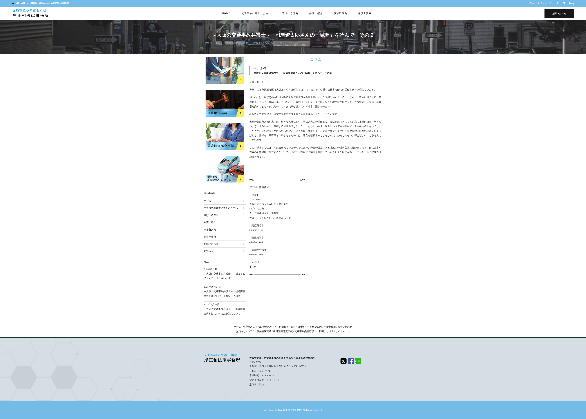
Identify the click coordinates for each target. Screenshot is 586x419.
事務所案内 (340, 13)
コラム (531, 3)
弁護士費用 (364, 13)
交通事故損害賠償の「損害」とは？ (314, 331)
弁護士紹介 (316, 13)
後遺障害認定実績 (283, 331)
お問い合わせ (211, 244)
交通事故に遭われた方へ (256, 13)
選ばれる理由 (290, 13)
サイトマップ (544, 3)
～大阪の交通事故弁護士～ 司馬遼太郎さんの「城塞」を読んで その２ (259, 43)
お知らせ (208, 251)
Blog (571, 3)
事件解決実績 (264, 331)
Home (226, 13)
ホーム (207, 201)
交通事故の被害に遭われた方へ (221, 208)
